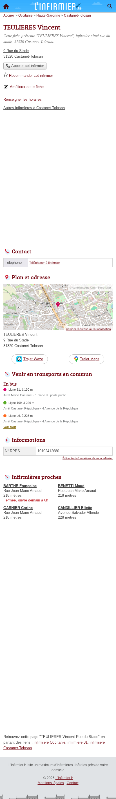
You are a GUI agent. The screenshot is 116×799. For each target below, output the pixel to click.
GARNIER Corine (18, 508)
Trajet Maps (89, 359)
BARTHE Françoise (20, 486)
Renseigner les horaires (22, 99)
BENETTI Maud (71, 486)
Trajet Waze (33, 359)
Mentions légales (51, 783)
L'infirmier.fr (64, 778)
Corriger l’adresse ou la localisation (88, 328)
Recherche (110, 6)
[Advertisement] (58, 178)
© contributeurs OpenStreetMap (90, 287)
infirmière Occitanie (49, 742)
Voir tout (9, 427)
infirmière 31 (78, 742)
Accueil (6, 6)
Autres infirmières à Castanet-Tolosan (34, 108)
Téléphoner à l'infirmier (44, 262)
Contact (73, 783)
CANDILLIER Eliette (75, 508)
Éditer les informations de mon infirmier (88, 458)
